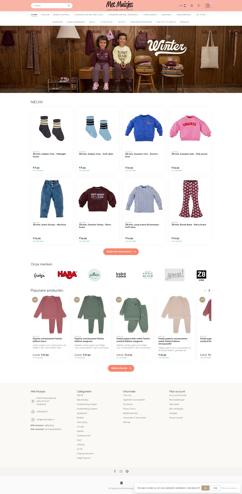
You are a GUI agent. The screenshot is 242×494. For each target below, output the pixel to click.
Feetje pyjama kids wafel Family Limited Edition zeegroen (133, 340)
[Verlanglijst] (198, 5)
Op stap (201, 15)
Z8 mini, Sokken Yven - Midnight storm (49, 155)
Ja (205, 488)
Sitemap (126, 422)
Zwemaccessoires (141, 22)
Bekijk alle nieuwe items (119, 251)
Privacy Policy (129, 409)
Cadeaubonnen (76, 22)
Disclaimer (128, 404)
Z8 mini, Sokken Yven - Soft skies (96, 154)
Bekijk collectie (119, 368)
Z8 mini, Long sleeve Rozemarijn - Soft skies (142, 226)
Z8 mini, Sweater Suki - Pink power (189, 154)
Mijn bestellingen (177, 400)
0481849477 (42, 411)
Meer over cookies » (230, 488)
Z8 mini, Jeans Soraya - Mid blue (49, 224)
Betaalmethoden (130, 413)
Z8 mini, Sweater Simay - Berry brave (95, 226)
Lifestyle (107, 22)
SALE (92, 22)
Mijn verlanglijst (176, 409)
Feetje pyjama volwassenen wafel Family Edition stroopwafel (172, 341)
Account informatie (177, 395)
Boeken (166, 15)
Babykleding (61, 15)
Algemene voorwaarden (134, 400)
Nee (215, 488)
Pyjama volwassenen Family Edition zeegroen (89, 340)
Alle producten (176, 418)
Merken (184, 22)
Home (34, 15)
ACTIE (121, 22)
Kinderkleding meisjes (89, 15)
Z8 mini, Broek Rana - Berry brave (188, 224)
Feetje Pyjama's (166, 22)
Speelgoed (149, 15)
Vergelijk (173, 413)
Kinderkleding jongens (123, 15)
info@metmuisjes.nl (45, 419)
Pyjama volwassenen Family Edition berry (47, 340)
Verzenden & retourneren (134, 418)
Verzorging (184, 15)
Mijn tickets (174, 404)
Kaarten (58, 22)
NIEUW (45, 15)
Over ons (127, 395)
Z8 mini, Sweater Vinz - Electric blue (141, 155)
